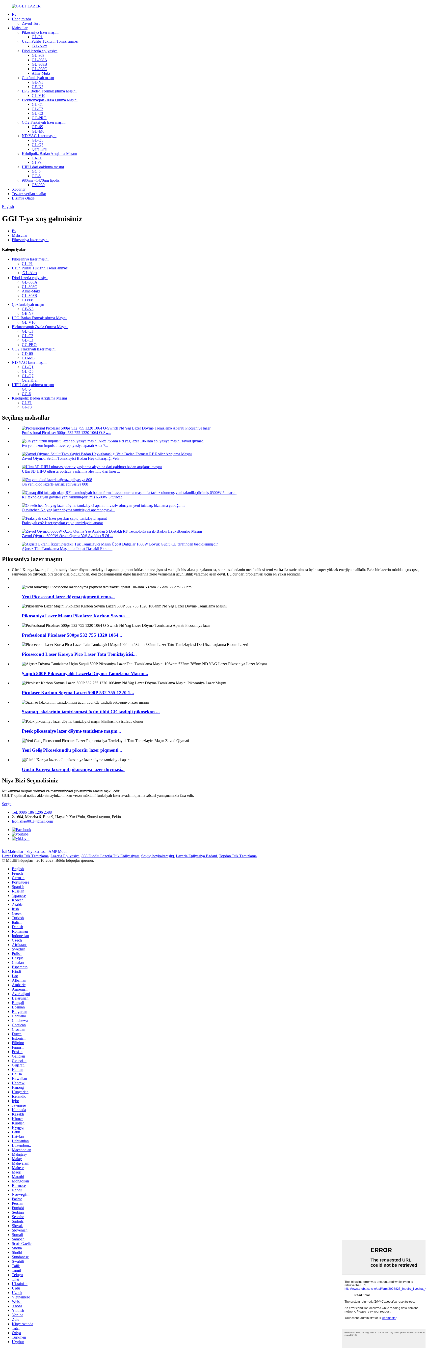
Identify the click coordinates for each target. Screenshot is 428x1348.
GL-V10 (38, 95)
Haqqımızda (21, 19)
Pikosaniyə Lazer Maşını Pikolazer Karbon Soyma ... (76, 615)
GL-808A (39, 60)
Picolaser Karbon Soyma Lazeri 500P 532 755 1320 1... (78, 692)
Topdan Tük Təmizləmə (238, 856)
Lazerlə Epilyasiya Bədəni (196, 856)
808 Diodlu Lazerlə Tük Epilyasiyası (110, 856)
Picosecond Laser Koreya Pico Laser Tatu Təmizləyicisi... (79, 654)
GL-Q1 (27, 367)
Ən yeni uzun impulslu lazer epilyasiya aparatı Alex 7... (65, 445)
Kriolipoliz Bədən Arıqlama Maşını (49, 153)
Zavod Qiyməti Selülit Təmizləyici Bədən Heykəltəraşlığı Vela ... (72, 458)
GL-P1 (37, 37)
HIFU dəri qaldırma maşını (43, 167)
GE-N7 (37, 87)
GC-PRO (39, 118)
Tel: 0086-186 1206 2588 (32, 812)
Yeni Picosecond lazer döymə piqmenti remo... (68, 596)
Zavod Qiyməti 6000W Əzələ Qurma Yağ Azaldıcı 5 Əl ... (67, 536)
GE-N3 (37, 82)
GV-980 (38, 185)
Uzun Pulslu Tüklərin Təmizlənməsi (50, 41)
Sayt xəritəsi (36, 851)
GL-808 (38, 55)
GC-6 (36, 176)
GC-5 (36, 171)
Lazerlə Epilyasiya (65, 856)
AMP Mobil (58, 851)
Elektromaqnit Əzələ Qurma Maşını (50, 100)
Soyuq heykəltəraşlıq (157, 856)
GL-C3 (37, 113)
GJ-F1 (37, 158)
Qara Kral (39, 149)
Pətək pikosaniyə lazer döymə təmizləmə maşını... (71, 731)
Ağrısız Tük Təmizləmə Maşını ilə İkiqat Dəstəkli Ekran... (67, 548)
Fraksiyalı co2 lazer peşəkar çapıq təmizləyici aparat (62, 523)
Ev (14, 14)
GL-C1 (37, 104)
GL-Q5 (37, 140)
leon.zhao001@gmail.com (32, 821)
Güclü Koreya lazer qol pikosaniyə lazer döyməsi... (73, 769)
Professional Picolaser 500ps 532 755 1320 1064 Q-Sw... (66, 432)
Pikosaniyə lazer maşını (40, 32)
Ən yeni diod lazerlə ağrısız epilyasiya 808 (55, 484)
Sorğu (6, 804)
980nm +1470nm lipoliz (40, 180)
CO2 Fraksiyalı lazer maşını (43, 122)
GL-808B (39, 64)
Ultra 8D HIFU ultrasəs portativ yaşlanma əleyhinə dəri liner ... (71, 471)
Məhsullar (19, 28)
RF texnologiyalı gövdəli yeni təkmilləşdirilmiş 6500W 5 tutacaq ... (74, 497)
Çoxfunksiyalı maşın (38, 78)
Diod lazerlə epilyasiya (39, 51)
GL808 (27, 300)
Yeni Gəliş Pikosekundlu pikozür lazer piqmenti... (72, 750)
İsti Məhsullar (12, 851)
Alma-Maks (41, 73)
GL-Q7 (37, 145)
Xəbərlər (19, 189)
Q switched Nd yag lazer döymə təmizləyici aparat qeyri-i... (68, 510)
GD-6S (37, 127)
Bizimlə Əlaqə (23, 198)
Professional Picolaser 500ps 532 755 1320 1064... (72, 635)
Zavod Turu (31, 23)
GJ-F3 (37, 162)
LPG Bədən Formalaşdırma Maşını (49, 91)
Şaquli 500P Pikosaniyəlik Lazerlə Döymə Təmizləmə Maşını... (85, 673)
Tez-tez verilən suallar (29, 194)
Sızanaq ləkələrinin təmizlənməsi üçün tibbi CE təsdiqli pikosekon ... (91, 711)
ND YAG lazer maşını (39, 136)
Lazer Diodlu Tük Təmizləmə (25, 856)
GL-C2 (37, 109)
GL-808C (39, 69)
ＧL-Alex (39, 46)
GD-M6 (38, 131)
